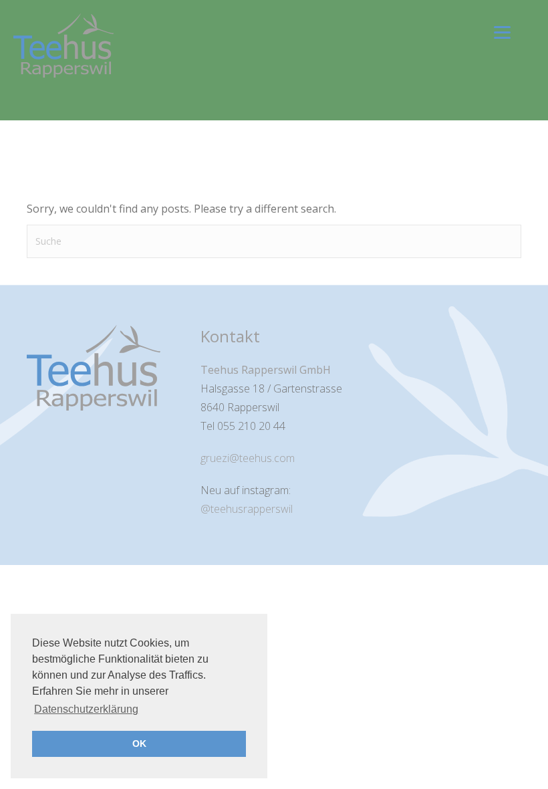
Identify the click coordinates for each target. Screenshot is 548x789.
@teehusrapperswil (246, 508)
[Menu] (502, 31)
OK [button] (139, 743)
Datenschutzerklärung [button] (86, 709)
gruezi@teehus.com (247, 458)
